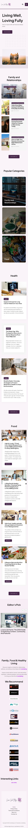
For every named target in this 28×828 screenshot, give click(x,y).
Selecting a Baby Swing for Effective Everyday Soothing (17, 106)
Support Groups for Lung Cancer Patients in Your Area (13, 302)
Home (14, 807)
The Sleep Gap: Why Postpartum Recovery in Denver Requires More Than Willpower (14, 333)
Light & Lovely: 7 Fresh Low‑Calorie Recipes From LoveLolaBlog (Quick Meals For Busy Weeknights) (13, 446)
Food (6, 259)
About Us (14, 812)
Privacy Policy (14, 808)
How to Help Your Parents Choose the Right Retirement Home (17, 141)
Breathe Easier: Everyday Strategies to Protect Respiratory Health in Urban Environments (12, 383)
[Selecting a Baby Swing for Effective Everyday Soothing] (5, 107)
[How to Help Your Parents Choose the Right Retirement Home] (5, 142)
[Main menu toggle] (26, 4)
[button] (22, 4)
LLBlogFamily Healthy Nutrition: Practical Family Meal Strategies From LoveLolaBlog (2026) (13, 486)
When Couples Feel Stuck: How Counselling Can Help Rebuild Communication (14, 90)
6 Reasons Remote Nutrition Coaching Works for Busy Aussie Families (13, 564)
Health (7, 231)
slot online (14, 782)
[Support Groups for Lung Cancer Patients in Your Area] (14, 288)
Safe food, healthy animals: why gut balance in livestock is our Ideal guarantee (14, 525)
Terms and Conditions (14, 810)
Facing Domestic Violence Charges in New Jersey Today (17, 124)
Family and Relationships (10, 201)
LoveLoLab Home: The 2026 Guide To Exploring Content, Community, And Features (13, 631)
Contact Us (14, 814)
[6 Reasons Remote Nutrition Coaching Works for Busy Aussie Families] (14, 554)
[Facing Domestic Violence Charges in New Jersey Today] (5, 124)
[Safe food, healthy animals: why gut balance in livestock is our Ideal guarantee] (14, 517)
